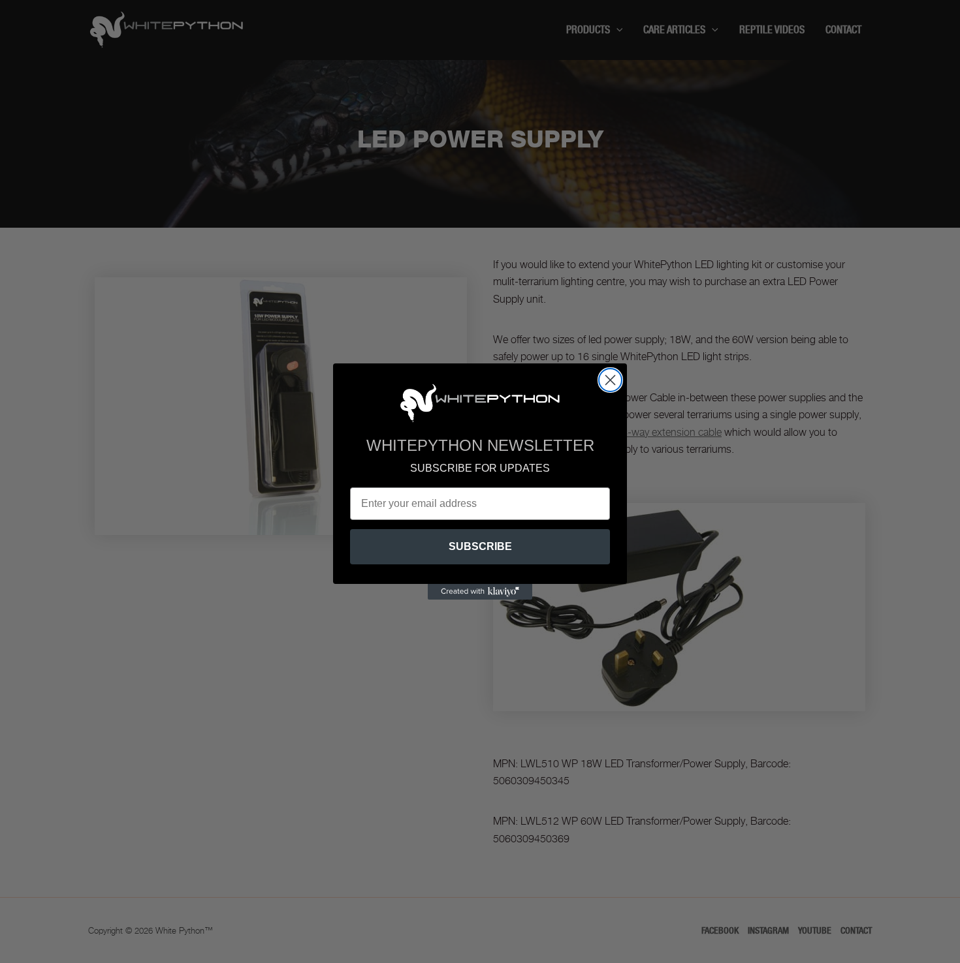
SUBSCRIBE (480, 546)
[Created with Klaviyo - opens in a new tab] (480, 592)
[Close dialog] (610, 380)
